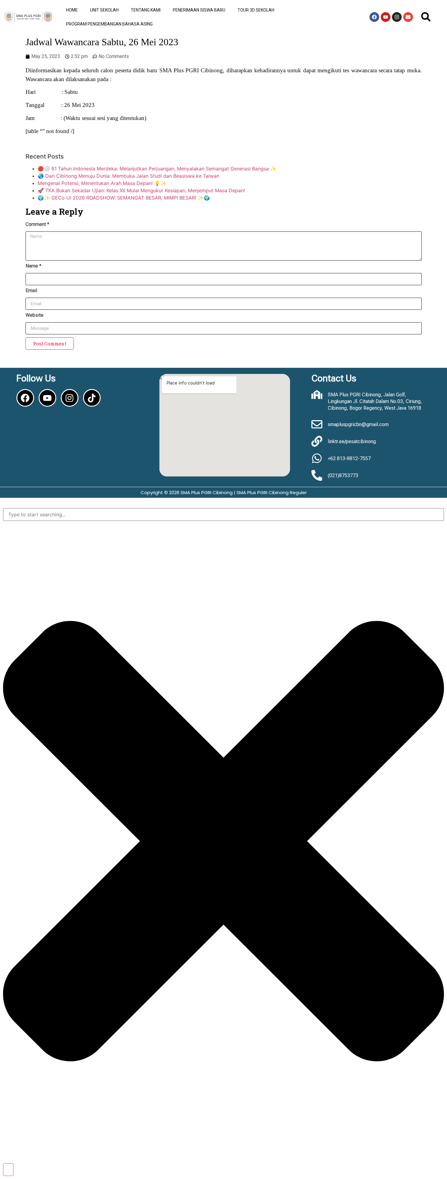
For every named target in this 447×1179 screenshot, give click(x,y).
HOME (72, 10)
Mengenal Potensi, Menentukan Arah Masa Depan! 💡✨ (102, 183)
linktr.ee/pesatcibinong (352, 441)
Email (31, 290)
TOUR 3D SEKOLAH (255, 10)
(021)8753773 (343, 475)
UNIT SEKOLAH (104, 10)
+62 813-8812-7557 (349, 458)
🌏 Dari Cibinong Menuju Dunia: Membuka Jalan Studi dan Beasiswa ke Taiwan (128, 176)
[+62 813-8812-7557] (316, 458)
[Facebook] (374, 17)
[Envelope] (408, 17)
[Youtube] (385, 17)
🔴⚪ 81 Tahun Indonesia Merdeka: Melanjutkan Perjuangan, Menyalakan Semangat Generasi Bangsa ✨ (157, 169)
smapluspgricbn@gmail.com (358, 424)
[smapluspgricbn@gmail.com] (316, 424)
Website (34, 315)
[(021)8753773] (316, 475)
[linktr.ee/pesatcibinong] (316, 441)
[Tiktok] (92, 398)
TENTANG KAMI (146, 10)
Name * (33, 266)
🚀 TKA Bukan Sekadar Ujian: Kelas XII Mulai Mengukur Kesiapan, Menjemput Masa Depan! (141, 190)
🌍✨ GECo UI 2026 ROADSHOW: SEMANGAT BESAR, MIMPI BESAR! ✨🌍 (124, 198)
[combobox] (223, 514)
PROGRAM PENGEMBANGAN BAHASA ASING (109, 24)
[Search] (8, 1169)
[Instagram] (397, 17)
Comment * (37, 224)
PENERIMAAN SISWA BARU (199, 10)
